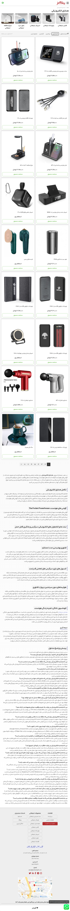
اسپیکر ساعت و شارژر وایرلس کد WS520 (57, 212)
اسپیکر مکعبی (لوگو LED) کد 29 (25, 212)
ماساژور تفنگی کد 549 (61, 400)
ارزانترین (48, 34)
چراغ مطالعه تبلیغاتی (8, 27)
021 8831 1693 (35, 853)
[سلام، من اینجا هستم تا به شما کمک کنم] (66, 907)
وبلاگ (20, 820)
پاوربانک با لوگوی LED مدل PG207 (58, 306)
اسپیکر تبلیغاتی (35, 26)
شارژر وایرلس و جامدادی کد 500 (25, 71)
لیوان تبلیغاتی (35, 838)
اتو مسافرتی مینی (28, 259)
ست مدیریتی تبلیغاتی (35, 816)
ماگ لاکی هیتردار (29, 447)
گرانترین (41, 34)
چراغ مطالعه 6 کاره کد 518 (26, 165)
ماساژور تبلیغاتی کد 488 (27, 400)
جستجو (20, 816)
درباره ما (50, 816)
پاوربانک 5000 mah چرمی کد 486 (58, 447)
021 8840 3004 (35, 847)
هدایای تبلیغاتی (62, 612)
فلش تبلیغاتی (62, 26)
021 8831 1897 (26, 853)
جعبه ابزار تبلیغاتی (35, 823)
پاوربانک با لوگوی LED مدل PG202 (24, 306)
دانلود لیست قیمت (50, 823)
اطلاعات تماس (50, 820)
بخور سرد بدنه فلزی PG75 (60, 259)
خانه (68, 7)
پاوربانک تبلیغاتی (48, 26)
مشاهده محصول (52, 80)
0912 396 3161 (35, 859)
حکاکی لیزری (20, 823)
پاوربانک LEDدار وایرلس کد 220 (25, 118)
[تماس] (3, 3)
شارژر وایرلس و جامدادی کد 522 (59, 165)
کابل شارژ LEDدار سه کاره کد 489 (59, 118)
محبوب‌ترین (34, 34)
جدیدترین (55, 34)
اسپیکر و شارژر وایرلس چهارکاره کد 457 (23, 353)
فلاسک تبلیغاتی (35, 841)
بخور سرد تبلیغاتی (21, 27)
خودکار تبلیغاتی (35, 820)
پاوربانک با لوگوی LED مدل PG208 (58, 353)
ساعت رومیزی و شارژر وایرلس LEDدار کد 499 (55, 71)
